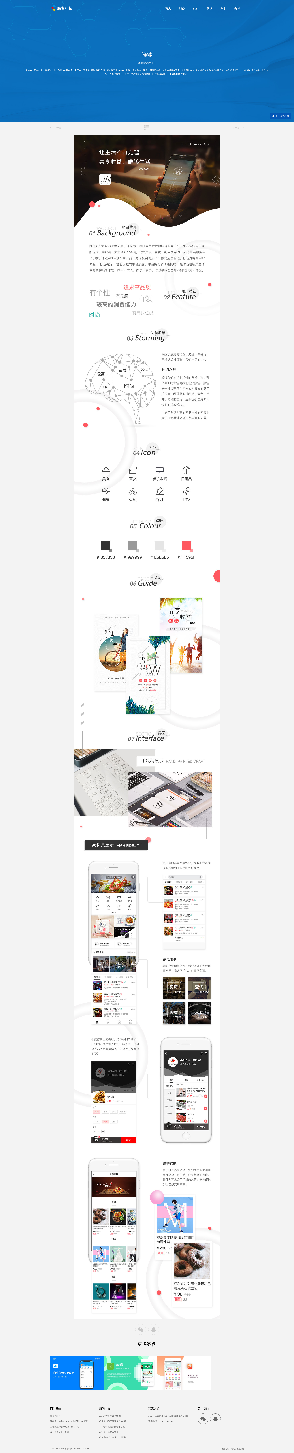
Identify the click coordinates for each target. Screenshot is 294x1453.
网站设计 (54, 1421)
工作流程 (54, 1427)
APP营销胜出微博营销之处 (112, 1427)
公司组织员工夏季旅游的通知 (113, 1421)
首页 (168, 8)
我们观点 (54, 1432)
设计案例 (64, 1427)
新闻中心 (75, 1427)
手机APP (64, 1421)
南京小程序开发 (237, 1449)
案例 (195, 8)
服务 (182, 8)
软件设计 (75, 1421)
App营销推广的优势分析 (110, 1416)
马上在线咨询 (282, 116)
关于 (223, 8)
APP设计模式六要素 (108, 1432)
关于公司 (64, 1432)
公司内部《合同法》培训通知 (113, 1437)
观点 (209, 8)
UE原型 (84, 1421)
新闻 (237, 8)
